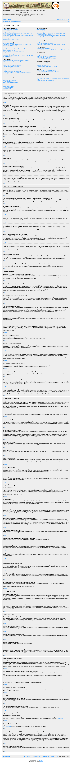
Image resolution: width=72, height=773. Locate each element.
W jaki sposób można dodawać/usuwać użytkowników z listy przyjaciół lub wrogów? (53, 49)
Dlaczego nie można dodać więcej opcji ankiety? (12, 65)
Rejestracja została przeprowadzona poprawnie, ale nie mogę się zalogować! (17, 33)
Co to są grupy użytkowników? (42, 32)
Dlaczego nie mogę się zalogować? (9, 34)
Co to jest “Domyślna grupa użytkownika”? (45, 36)
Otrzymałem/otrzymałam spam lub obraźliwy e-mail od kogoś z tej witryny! (51, 44)
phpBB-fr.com (41, 760)
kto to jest (44, 734)
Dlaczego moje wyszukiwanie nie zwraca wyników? (46, 55)
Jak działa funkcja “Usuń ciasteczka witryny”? (11, 39)
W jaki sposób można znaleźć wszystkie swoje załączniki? (48, 71)
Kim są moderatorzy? (41, 30)
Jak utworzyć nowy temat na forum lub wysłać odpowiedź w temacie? (16, 60)
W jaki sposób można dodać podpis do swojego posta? (13, 62)
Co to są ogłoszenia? (7, 85)
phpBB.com (46, 229)
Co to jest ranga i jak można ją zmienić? (10, 54)
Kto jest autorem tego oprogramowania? (44, 75)
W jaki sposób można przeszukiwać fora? (44, 53)
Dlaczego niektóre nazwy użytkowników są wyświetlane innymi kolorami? (51, 35)
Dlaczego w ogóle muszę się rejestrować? (11, 29)
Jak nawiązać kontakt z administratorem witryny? (46, 80)
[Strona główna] (31, 5)
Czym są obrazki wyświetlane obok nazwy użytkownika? (13, 51)
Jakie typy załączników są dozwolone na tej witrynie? (47, 70)
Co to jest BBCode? (6, 79)
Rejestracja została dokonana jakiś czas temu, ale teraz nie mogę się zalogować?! (18, 35)
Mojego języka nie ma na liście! (9, 50)
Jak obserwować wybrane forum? (43, 65)
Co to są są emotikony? (7, 81)
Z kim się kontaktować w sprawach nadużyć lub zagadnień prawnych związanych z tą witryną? (53, 79)
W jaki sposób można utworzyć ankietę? (10, 64)
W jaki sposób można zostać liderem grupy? (45, 34)
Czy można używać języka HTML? (9, 80)
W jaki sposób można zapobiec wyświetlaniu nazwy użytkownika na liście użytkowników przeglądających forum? (17, 45)
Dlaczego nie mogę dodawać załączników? (11, 68)
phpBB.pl (33, 229)
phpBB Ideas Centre (7, 726)
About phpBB (60, 718)
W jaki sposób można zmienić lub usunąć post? (12, 61)
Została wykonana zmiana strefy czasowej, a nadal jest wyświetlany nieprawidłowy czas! (18, 49)
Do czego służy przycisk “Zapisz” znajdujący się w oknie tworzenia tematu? (17, 72)
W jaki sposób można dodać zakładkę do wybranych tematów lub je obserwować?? (52, 64)
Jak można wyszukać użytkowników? (44, 57)
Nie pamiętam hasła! (7, 36)
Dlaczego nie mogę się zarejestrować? (10, 32)
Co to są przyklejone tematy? (8, 86)
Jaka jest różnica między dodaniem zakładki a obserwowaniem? (49, 62)
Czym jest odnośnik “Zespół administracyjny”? (45, 38)
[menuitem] (9, 19)
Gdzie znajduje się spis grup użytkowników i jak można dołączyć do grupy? (51, 33)
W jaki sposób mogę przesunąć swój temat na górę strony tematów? (16, 74)
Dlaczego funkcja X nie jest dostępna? (44, 77)
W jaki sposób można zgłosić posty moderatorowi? (12, 71)
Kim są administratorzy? (41, 29)
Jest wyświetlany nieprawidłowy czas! (10, 46)
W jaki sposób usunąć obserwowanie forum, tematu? (47, 66)
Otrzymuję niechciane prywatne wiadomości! (45, 43)
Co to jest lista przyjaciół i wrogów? (43, 48)
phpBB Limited (38, 717)
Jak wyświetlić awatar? (7, 52)
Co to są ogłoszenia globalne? (8, 83)
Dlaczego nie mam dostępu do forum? (10, 67)
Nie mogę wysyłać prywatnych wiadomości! (45, 42)
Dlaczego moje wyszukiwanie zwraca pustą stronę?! (47, 56)
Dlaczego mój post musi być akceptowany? (11, 73)
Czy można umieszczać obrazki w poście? (11, 82)
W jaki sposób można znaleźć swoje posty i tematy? (46, 58)
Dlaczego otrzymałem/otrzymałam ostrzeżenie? (12, 70)
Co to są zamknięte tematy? (8, 87)
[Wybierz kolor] (67, 22)
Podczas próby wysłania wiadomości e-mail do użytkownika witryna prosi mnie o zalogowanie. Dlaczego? (18, 56)
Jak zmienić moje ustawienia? (8, 43)
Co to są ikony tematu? (7, 88)
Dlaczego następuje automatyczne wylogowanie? (12, 38)
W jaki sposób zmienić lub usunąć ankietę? (11, 66)
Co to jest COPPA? (6, 30)
